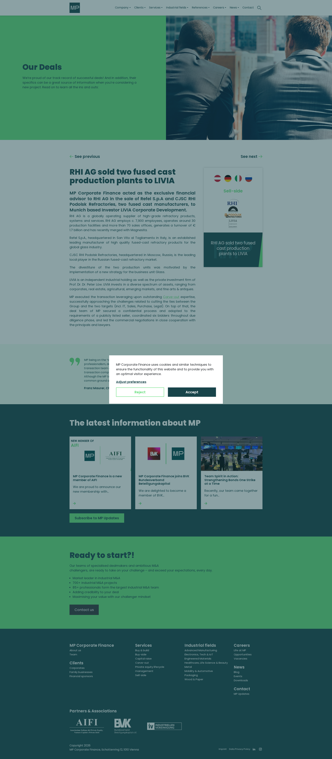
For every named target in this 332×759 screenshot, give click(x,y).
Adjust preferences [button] (131, 382)
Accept (192, 392)
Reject (140, 392)
